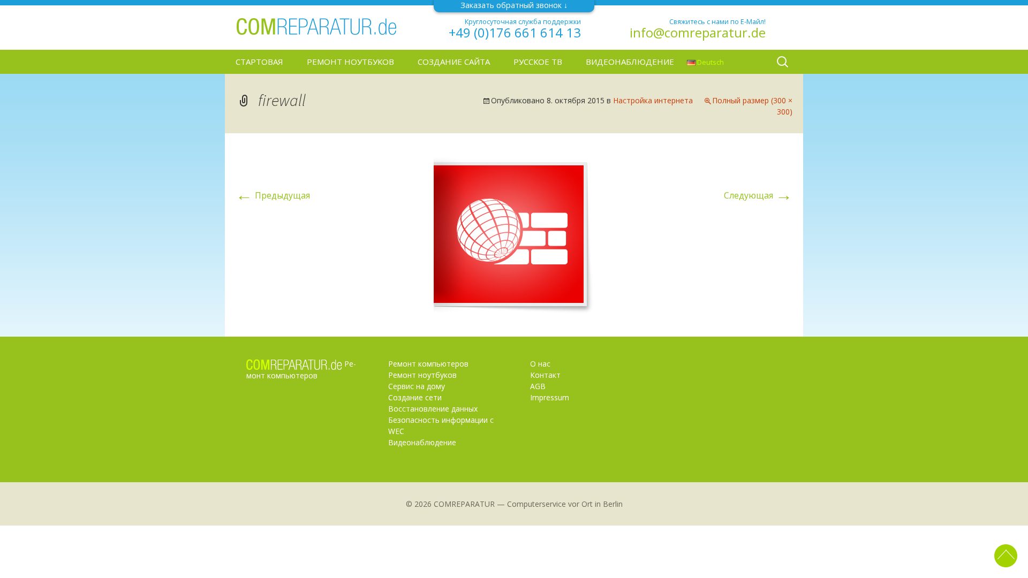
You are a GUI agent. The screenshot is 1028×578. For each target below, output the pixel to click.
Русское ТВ (537, 61)
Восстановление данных (433, 409)
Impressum (549, 397)
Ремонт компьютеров (428, 364)
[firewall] (514, 234)
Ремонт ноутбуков (350, 61)
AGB (538, 386)
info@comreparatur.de (698, 32)
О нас (540, 364)
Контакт (545, 375)
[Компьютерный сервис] (316, 26)
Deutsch (710, 62)
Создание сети (415, 397)
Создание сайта (454, 61)
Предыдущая (273, 195)
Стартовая (259, 61)
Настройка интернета (653, 100)
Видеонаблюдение (630, 61)
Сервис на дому (416, 386)
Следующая (758, 195)
